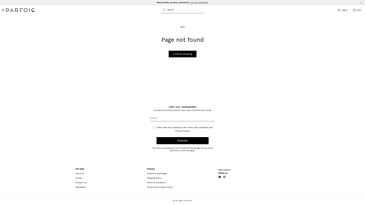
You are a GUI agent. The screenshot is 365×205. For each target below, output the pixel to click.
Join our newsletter (199, 2)
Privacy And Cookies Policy (160, 187)
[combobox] (182, 10)
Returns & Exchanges (157, 173)
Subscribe (182, 140)
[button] (356, 10)
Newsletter (81, 187)
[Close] (360, 2)
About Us (80, 173)
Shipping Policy (154, 178)
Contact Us (81, 182)
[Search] (164, 10)
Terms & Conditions (156, 182)
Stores (79, 178)
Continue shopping (182, 54)
